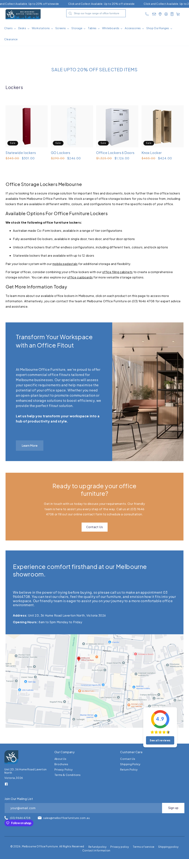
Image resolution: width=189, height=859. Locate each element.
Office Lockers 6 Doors (115, 152)
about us (60, 758)
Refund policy (97, 846)
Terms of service (143, 846)
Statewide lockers (21, 152)
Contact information (96, 850)
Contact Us (94, 527)
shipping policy (130, 764)
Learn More (29, 445)
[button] (10, 29)
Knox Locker (152, 152)
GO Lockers (60, 152)
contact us (127, 758)
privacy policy (63, 769)
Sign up (173, 808)
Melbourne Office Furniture (40, 846)
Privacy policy (119, 846)
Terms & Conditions (67, 774)
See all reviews (160, 740)
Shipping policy (168, 846)
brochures (61, 764)
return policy (129, 769)
